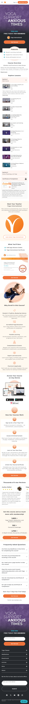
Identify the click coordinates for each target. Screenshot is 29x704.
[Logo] (5, 2)
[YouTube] (14, 695)
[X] (11, 695)
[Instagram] (22, 695)
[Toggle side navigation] (2, 2)
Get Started (14, 42)
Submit (14, 689)
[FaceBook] (7, 695)
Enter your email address (10, 637)
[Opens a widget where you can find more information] (24, 701)
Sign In (15, 2)
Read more (4, 72)
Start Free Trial (23, 2)
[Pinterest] (18, 695)
